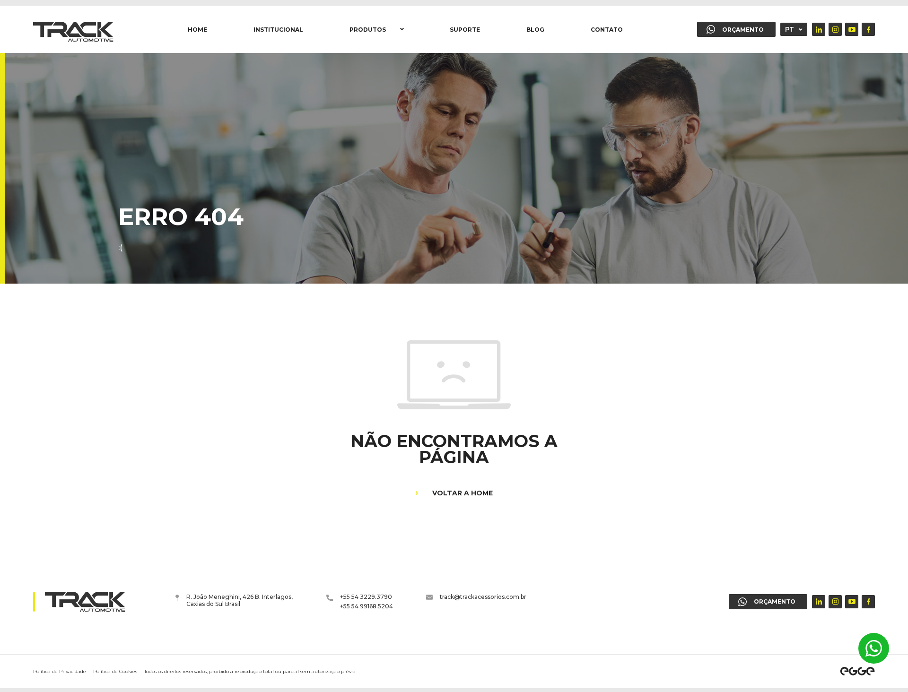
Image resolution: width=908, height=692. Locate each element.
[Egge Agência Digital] (857, 671)
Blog (535, 29)
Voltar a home (462, 493)
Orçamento (743, 29)
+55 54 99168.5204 (366, 606)
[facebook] (868, 29)
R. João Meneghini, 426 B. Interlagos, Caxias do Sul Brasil (239, 600)
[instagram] (835, 29)
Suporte (465, 29)
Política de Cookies (115, 671)
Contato (607, 29)
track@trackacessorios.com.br (483, 596)
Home (197, 29)
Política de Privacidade (59, 671)
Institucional (278, 29)
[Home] (73, 29)
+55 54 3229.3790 (366, 596)
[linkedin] (818, 29)
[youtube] (851, 29)
